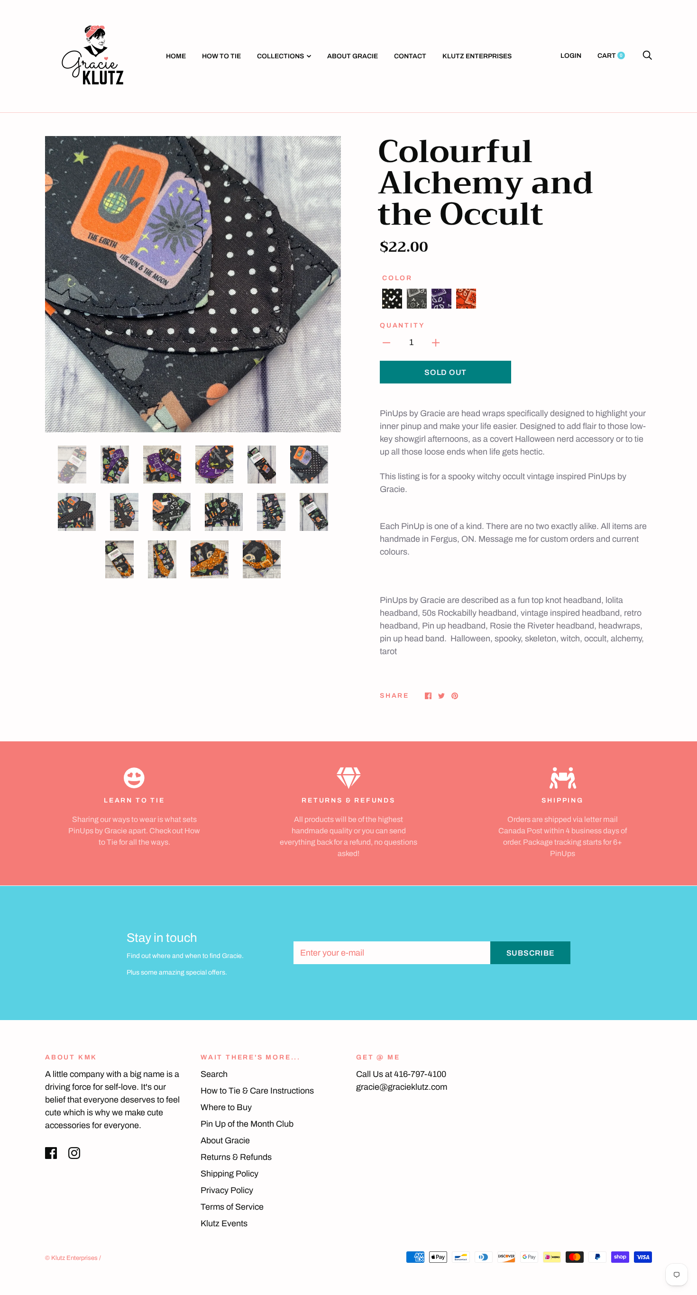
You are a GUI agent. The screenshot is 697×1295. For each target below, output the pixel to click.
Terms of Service (232, 1207)
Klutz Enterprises (477, 56)
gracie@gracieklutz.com (401, 1087)
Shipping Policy (229, 1173)
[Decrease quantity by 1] (386, 342)
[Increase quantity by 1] (435, 342)
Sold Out (445, 372)
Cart (610, 55)
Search (214, 1074)
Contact (410, 56)
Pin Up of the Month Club (247, 1124)
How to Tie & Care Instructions (257, 1090)
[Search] (647, 55)
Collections (280, 56)
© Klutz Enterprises (71, 1258)
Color (397, 278)
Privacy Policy (227, 1190)
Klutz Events (224, 1223)
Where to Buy (226, 1107)
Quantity (402, 325)
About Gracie (352, 56)
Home (176, 56)
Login (570, 55)
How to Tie (221, 56)
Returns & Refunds (236, 1157)
